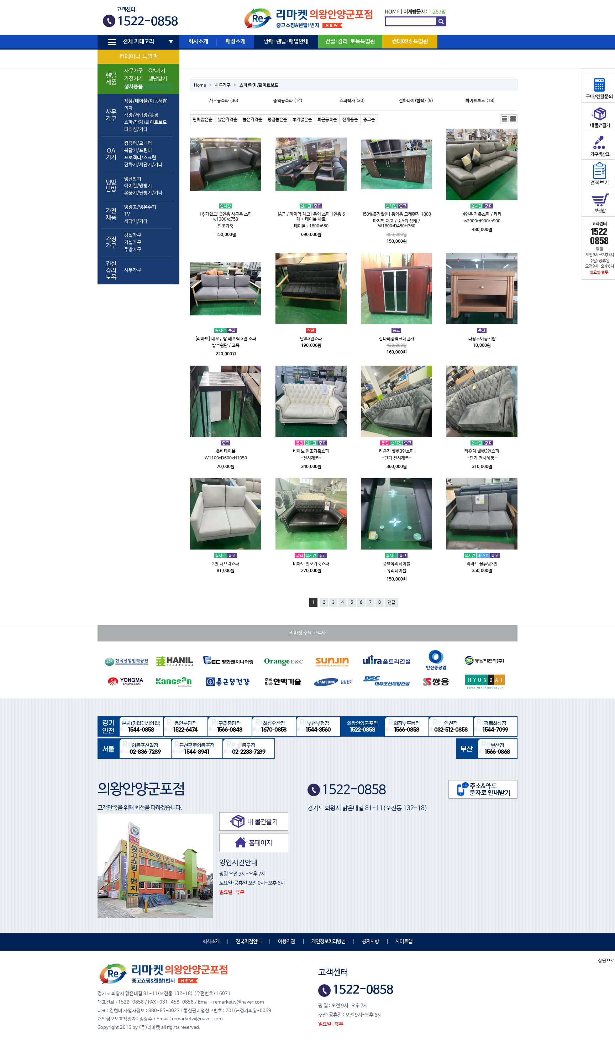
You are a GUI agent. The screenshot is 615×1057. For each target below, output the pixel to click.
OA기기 (156, 71)
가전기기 (133, 79)
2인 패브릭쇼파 (225, 564)
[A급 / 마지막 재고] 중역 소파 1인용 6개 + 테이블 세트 (311, 217)
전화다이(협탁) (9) (416, 100)
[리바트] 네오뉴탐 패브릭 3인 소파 (225, 338)
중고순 (369, 119)
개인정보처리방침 (328, 941)
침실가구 (132, 235)
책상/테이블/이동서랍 (145, 101)
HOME (392, 12)
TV (127, 214)
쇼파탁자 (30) (352, 100)
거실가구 (132, 242)
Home (200, 85)
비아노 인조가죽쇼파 (311, 451)
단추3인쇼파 (311, 338)
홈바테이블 (226, 451)
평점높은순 (277, 119)
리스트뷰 (504, 119)
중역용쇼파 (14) (288, 100)
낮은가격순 (227, 119)
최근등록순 (327, 119)
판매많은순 (202, 119)
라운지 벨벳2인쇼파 (481, 451)
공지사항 (370, 941)
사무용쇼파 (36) (223, 100)
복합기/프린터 (138, 150)
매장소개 (236, 41)
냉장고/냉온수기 (140, 207)
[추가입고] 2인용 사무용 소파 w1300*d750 (226, 217)
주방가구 (132, 249)
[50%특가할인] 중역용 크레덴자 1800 (396, 214)
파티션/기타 (136, 129)
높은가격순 (252, 119)
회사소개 (198, 41)
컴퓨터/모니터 (138, 143)
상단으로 (606, 961)
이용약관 (286, 941)
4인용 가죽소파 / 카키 (482, 214)
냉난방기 (157, 79)
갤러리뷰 (513, 119)
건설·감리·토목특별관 (350, 41)
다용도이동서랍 (482, 338)
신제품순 (350, 119)
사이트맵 (403, 941)
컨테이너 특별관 (138, 56)
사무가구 (133, 71)
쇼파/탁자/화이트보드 (145, 122)
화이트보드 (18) (480, 100)
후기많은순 (302, 119)
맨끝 (391, 602)
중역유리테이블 (396, 564)
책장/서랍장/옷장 (141, 115)
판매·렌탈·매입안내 (286, 41)
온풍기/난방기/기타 (143, 193)
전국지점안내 (249, 941)
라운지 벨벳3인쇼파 (396, 451)
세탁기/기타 (136, 221)
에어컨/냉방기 (138, 186)
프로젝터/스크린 (140, 157)
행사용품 (133, 86)
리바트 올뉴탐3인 (482, 564)
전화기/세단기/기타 (143, 164)
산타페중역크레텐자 (396, 338)
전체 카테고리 (138, 41)
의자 (128, 108)
